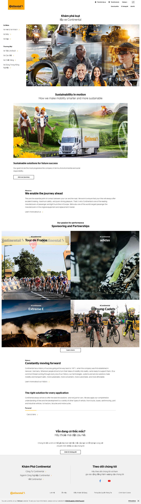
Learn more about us (33, 212)
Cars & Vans (31, 414)
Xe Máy (6, 34)
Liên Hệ (133, 6)
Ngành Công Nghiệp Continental (35, 475)
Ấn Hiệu (64, 493)
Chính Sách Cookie (125, 493)
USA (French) (79, 501)
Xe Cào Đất (7, 55)
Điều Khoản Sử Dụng (80, 493)
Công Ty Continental (35, 471)
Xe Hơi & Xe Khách (10, 29)
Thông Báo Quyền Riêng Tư (103, 493)
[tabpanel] (70, 416)
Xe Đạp (6, 39)
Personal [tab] (28, 408)
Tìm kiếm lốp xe (101, 2)
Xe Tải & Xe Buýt (9, 51)
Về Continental (35, 479)
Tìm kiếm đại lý (115, 2)
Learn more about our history (36, 382)
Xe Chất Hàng (8, 60)
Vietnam (124, 2)
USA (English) (70, 501)
